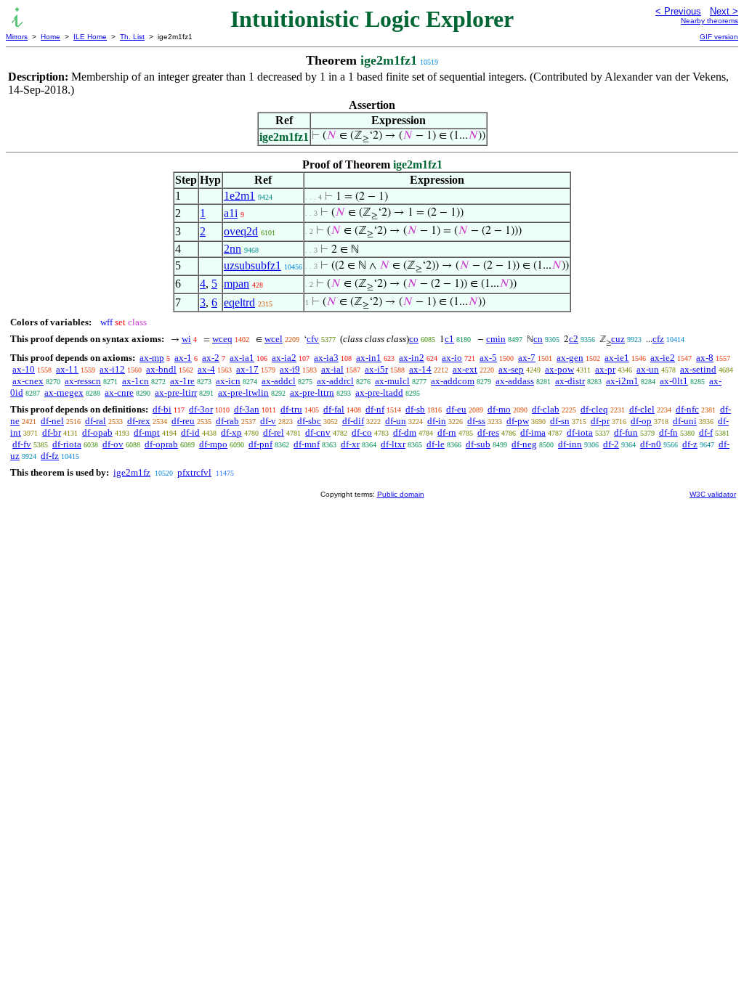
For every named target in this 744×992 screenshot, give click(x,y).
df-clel (642, 409)
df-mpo (213, 444)
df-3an (246, 409)
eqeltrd (239, 302)
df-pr (600, 420)
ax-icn (228, 380)
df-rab (227, 420)
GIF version (719, 37)
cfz (658, 338)
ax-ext (465, 369)
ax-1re (182, 380)
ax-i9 (290, 369)
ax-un (647, 369)
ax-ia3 (326, 357)
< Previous (678, 11)
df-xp (231, 432)
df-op (641, 420)
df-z (690, 444)
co (413, 338)
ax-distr (570, 380)
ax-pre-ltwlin (243, 392)
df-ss (476, 420)
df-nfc (687, 409)
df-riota (66, 444)
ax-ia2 (284, 357)
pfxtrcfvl (194, 472)
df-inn (570, 444)
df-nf (374, 409)
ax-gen (570, 357)
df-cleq (594, 409)
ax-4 (206, 369)
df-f (706, 432)
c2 (573, 338)
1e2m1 (239, 196)
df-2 (611, 444)
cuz (618, 338)
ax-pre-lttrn (312, 392)
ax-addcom (452, 380)
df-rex (138, 420)
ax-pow (559, 369)
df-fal (333, 409)
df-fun (626, 432)
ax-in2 (411, 357)
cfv (313, 338)
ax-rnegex (64, 392)
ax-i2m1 (622, 380)
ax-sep (511, 369)
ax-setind (698, 369)
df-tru (291, 409)
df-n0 (650, 444)
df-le (435, 444)
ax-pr (605, 369)
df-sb (415, 409)
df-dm (404, 432)
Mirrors (17, 37)
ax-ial (332, 369)
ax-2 (210, 357)
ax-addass (515, 380)
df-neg (524, 444)
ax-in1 (368, 357)
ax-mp (152, 357)
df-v (268, 420)
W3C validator (713, 494)
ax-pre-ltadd (379, 392)
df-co (362, 432)
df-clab (545, 409)
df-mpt (147, 432)
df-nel (52, 420)
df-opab (97, 432)
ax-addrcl (335, 380)
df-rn (446, 432)
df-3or (201, 409)
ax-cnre (119, 392)
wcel (273, 338)
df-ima (533, 432)
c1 (449, 338)
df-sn (560, 420)
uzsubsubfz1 (252, 265)
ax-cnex (28, 380)
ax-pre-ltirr (176, 392)
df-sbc (309, 420)
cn (538, 338)
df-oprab (161, 444)
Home (50, 37)
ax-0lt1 (674, 380)
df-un (395, 420)
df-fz (50, 455)
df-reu (183, 420)
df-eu (456, 409)
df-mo (499, 409)
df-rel (273, 432)
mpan (236, 283)
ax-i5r (376, 369)
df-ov (113, 444)
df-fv (21, 444)
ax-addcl (279, 380)
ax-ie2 (662, 357)
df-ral (95, 420)
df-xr (350, 444)
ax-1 (183, 357)
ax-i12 (112, 369)
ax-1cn (135, 380)
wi (186, 338)
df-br (51, 432)
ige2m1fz (131, 472)
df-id (190, 432)
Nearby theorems (709, 21)
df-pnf (260, 444)
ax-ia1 (242, 357)
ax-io (452, 357)
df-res (488, 432)
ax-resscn (83, 380)
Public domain (400, 494)
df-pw (517, 420)
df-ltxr (393, 444)
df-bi (162, 409)
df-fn (668, 432)
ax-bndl (161, 369)
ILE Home (90, 37)
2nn (232, 249)
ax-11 (67, 369)
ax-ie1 (616, 357)
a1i (231, 213)
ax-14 (420, 369)
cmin (496, 338)
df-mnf (307, 444)
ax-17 (247, 369)
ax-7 (526, 357)
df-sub (478, 444)
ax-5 (488, 357)
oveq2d (241, 231)
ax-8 (704, 357)
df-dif (353, 420)
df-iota (580, 432)
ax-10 (23, 369)
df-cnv (318, 432)
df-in (436, 420)
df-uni (685, 420)
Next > (724, 11)
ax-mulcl (392, 380)
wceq (222, 338)
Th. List (132, 37)
